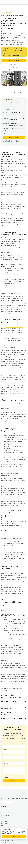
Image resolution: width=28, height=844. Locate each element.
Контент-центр (4, 821)
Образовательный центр (6, 808)
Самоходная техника (16, 7)
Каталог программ (14, 64)
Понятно (14, 836)
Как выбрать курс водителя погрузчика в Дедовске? (9, 702)
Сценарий (16, 92)
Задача (11, 92)
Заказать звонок (7, 802)
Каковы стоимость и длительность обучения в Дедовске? (11, 707)
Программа (22, 92)
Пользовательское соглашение (7, 840)
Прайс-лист (3, 825)
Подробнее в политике (6, 833)
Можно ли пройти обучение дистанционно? (9, 713)
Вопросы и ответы (5, 823)
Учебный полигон (5, 815)
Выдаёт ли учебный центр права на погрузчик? (11, 719)
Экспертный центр (5, 811)
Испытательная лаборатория (7, 813)
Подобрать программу (14, 60)
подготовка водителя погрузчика (14, 326)
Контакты (3, 827)
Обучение (8, 7)
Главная (3, 7)
